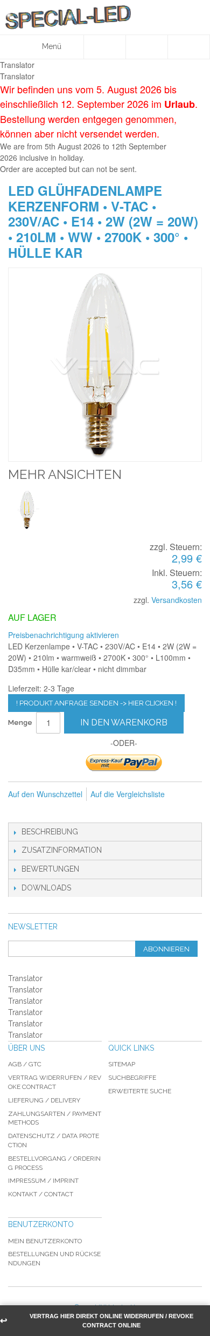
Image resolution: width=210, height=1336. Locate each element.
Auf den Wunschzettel (45, 794)
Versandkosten (176, 599)
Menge (20, 722)
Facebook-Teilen (40, 812)
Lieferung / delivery (44, 1100)
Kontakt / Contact (40, 1194)
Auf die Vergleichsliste (127, 794)
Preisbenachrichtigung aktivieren (63, 634)
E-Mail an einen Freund (19, 812)
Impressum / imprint (43, 1180)
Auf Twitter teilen (62, 812)
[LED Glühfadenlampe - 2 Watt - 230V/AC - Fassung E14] (28, 510)
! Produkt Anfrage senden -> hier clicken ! (96, 703)
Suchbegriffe (132, 1077)
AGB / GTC (24, 1064)
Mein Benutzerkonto (45, 1241)
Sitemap (121, 1064)
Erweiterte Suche (139, 1091)
